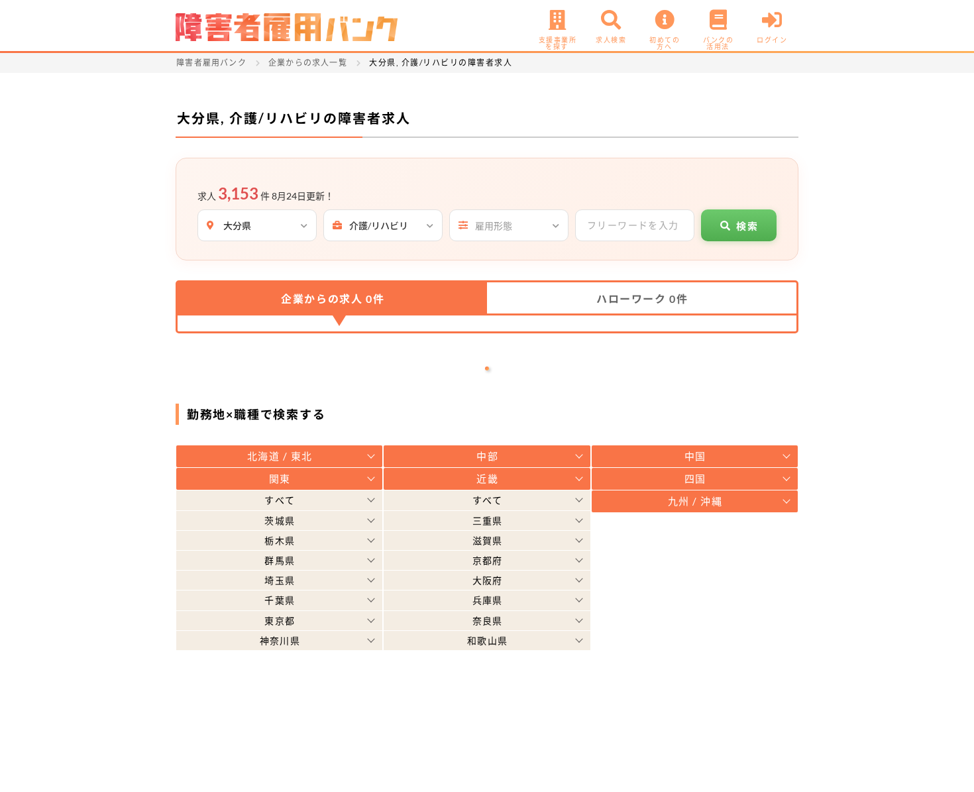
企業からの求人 (332, 298)
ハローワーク (642, 298)
